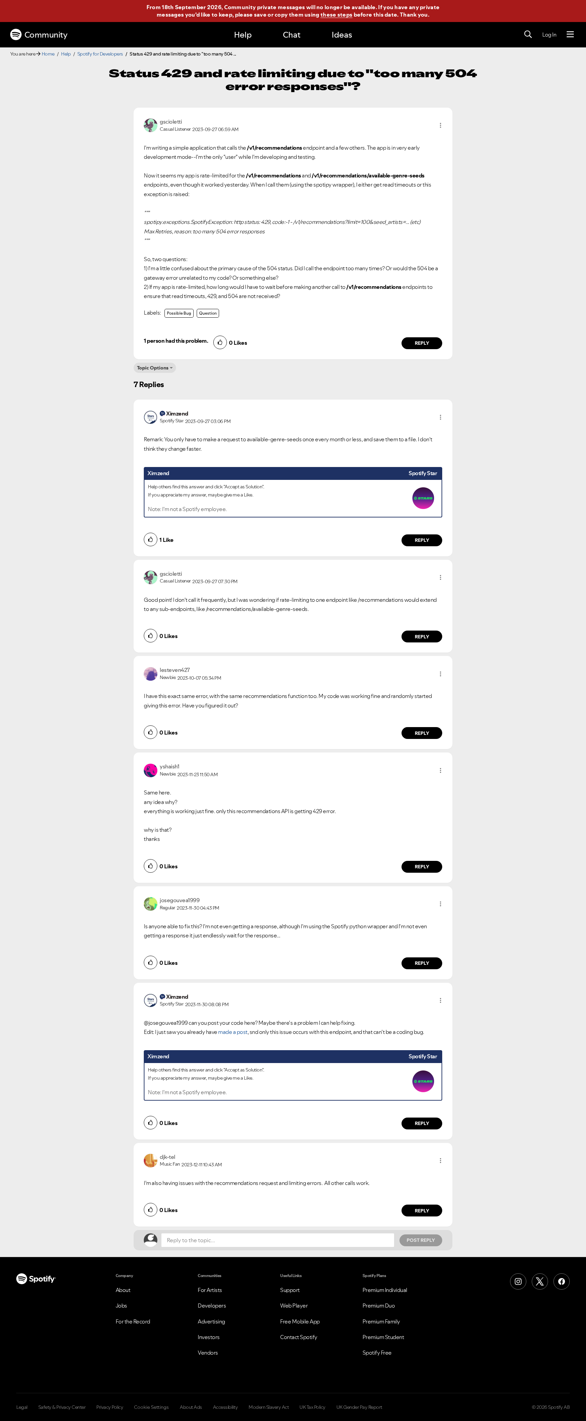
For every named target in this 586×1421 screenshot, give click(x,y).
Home (48, 53)
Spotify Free (377, 1352)
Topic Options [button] (153, 367)
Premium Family (381, 1321)
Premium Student (383, 1337)
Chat (291, 34)
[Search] (528, 34)
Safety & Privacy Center (62, 1407)
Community (45, 34)
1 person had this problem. (176, 340)
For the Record (133, 1321)
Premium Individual (385, 1290)
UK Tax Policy (312, 1407)
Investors (209, 1337)
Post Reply (421, 1240)
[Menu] (570, 34)
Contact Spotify (298, 1337)
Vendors (208, 1352)
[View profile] (150, 124)
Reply (422, 343)
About (123, 1290)
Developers (212, 1305)
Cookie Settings (151, 1407)
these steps (336, 14)
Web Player (294, 1305)
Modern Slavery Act (269, 1407)
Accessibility (225, 1407)
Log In (549, 34)
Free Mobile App (300, 1321)
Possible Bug (179, 313)
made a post (233, 1032)
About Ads (191, 1407)
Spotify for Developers (100, 53)
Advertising (211, 1321)
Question (208, 313)
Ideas (342, 34)
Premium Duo (379, 1305)
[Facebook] (561, 1281)
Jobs (121, 1305)
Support (290, 1290)
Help (243, 34)
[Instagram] (518, 1281)
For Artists (210, 1290)
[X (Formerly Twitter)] (540, 1281)
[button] (440, 125)
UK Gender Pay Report (359, 1407)
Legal (21, 1407)
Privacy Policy (109, 1407)
